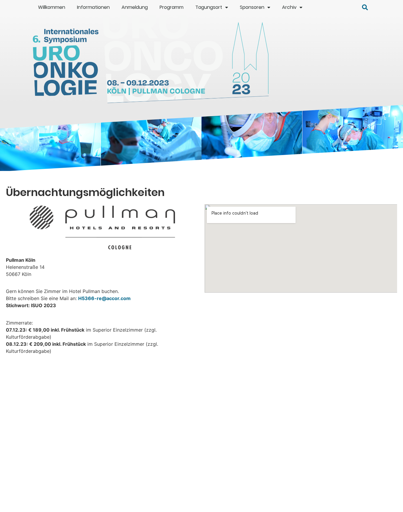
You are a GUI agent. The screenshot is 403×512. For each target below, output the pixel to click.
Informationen (93, 7)
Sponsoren (252, 7)
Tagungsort (208, 7)
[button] (365, 7)
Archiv (289, 7)
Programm (172, 7)
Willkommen (51, 7)
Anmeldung (135, 7)
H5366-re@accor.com (104, 298)
